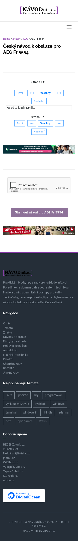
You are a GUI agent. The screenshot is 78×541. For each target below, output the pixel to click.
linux (9, 395)
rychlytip (40, 403)
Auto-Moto (10, 350)
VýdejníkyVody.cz (14, 467)
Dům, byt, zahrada (15, 341)
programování (54, 395)
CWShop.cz (10, 462)
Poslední (39, 101)
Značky (16, 38)
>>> (59, 93)
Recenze (8, 368)
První (20, 93)
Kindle (48, 412)
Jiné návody (11, 372)
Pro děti (8, 359)
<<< (32, 93)
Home (6, 38)
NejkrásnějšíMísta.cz (16, 453)
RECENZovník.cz (14, 444)
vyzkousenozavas (17, 403)
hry (36, 395)
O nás (7, 323)
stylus (43, 421)
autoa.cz (9, 480)
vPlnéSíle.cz (10, 449)
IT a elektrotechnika (15, 355)
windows (58, 403)
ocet (8, 421)
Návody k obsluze (14, 337)
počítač (23, 395)
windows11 (30, 412)
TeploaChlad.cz (13, 471)
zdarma (64, 412)
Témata (8, 328)
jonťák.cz (9, 458)
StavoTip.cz (10, 476)
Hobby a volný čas (15, 346)
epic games (25, 421)
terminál (11, 412)
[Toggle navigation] (69, 27)
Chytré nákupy (12, 364)
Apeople (49, 530)
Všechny (45, 93)
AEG (25, 38)
